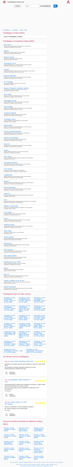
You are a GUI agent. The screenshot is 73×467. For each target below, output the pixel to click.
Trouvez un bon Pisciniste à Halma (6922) (25, 449)
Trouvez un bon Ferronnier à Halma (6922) (39, 443)
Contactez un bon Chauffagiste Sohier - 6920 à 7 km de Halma (24, 317)
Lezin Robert (8, 212)
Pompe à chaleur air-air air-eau (14, 280)
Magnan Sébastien (10, 75)
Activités (17, 6)
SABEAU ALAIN (9, 224)
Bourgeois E (8, 243)
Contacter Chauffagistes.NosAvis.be (26, 462)
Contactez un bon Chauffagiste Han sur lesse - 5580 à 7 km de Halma (40, 317)
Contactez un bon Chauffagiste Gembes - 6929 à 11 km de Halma (13, 351)
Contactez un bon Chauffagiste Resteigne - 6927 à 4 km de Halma (40, 300)
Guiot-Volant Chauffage (17, 361)
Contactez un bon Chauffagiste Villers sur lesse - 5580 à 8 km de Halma (24, 334)
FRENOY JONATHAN (11, 206)
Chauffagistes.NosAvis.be (15, 2)
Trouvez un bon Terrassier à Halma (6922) (25, 457)
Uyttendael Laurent (10, 100)
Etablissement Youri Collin (12, 262)
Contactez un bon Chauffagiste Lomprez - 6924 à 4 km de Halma (9, 308)
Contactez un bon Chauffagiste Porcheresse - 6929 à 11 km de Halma (35, 351)
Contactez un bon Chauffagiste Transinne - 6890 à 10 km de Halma (10, 343)
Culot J (6, 218)
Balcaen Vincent (9, 57)
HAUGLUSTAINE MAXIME (12, 131)
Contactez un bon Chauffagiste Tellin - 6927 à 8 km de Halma (10, 334)
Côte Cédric (8, 94)
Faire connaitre (37, 462)
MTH (5, 199)
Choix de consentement (58, 462)
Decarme (7, 144)
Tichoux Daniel (15, 402)
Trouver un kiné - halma (21, 464)
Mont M (6, 274)
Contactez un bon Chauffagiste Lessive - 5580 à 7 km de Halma (10, 317)
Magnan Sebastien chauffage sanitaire (16, 88)
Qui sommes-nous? (14, 462)
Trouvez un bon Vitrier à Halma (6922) (39, 457)
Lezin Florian (8, 168)
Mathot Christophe (10, 286)
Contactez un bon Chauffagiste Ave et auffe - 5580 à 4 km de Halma (25, 300)
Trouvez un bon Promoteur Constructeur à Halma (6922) (39, 450)
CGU (47, 462)
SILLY (6, 382)
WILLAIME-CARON (10, 255)
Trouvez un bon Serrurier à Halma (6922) (9, 457)
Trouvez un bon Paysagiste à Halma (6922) (9, 443)
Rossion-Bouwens (10, 187)
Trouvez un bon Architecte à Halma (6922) (10, 436)
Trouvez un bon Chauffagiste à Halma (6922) (39, 429)
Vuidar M (7, 193)
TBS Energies (8, 106)
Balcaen (6, 50)
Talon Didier (8, 230)
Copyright (51, 462)
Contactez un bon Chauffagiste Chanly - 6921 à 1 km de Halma (9, 300)
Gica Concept (8, 249)
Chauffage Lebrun (10, 119)
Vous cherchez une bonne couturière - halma (29, 465)
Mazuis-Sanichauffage (11, 137)
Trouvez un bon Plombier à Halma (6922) (9, 429)
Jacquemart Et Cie (10, 63)
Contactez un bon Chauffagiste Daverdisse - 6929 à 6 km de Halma (40, 308)
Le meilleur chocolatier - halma (50, 464)
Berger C (7, 181)
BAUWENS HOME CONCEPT (20, 380)
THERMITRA (8, 175)
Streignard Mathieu (10, 113)
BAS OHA (30, 361)
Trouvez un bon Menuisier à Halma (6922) (40, 436)
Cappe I (6, 150)
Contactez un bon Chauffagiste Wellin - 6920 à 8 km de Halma (39, 326)
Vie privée (43, 462)
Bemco (6, 268)
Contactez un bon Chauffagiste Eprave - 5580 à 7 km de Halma (10, 326)
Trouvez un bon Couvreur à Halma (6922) (25, 436)
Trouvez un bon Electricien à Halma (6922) (24, 429)
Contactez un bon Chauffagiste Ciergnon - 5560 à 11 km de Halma (25, 343)
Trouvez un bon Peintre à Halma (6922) (9, 449)
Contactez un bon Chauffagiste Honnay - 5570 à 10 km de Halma (39, 334)
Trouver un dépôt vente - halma (45, 465)
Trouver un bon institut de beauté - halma (35, 464)
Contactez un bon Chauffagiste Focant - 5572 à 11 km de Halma (40, 343)
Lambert (6, 69)
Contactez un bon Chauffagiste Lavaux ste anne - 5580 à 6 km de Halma (25, 308)
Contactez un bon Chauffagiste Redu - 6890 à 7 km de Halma (25, 326)
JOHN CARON (8, 237)
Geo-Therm (7, 44)
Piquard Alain (8, 125)
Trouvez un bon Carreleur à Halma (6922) (25, 443)
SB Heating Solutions (11, 162)
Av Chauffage (8, 81)
